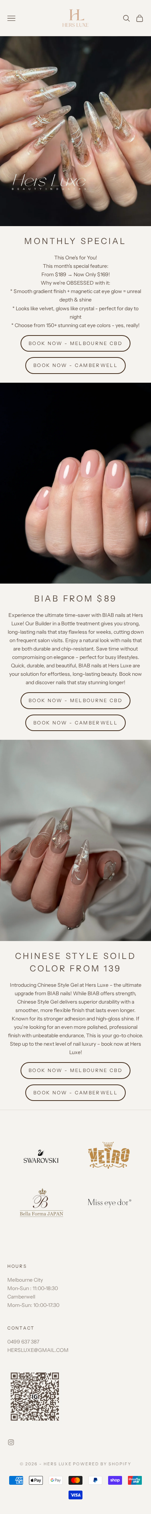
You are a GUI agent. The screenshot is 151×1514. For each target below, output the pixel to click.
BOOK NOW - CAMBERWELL (75, 365)
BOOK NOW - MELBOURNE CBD (75, 343)
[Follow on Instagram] (11, 1442)
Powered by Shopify (102, 1463)
